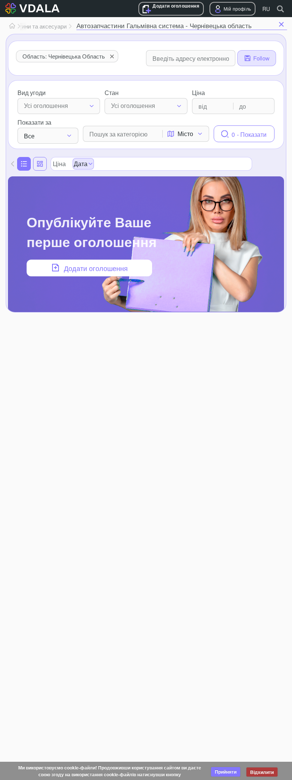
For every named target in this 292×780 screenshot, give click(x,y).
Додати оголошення (175, 6)
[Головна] (12, 26)
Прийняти (225, 771)
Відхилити (262, 772)
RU (266, 9)
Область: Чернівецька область (63, 56)
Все (29, 136)
